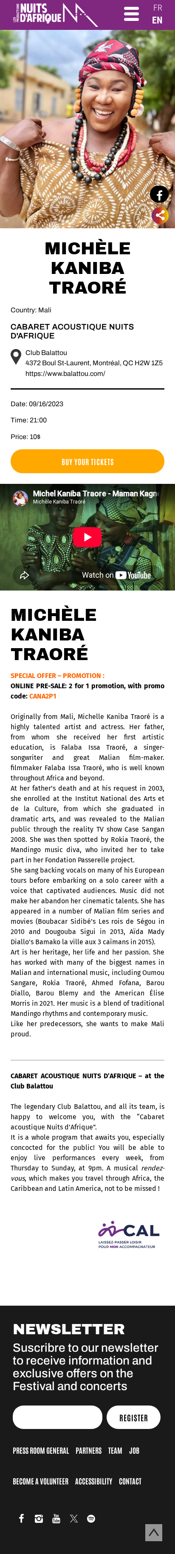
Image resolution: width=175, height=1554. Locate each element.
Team (115, 1450)
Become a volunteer (40, 1480)
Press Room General (41, 1450)
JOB (134, 1450)
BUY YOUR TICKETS (88, 461)
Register (133, 1417)
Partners (89, 1450)
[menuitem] (157, 8)
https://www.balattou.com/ (65, 373)
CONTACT (130, 1480)
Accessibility (93, 1480)
